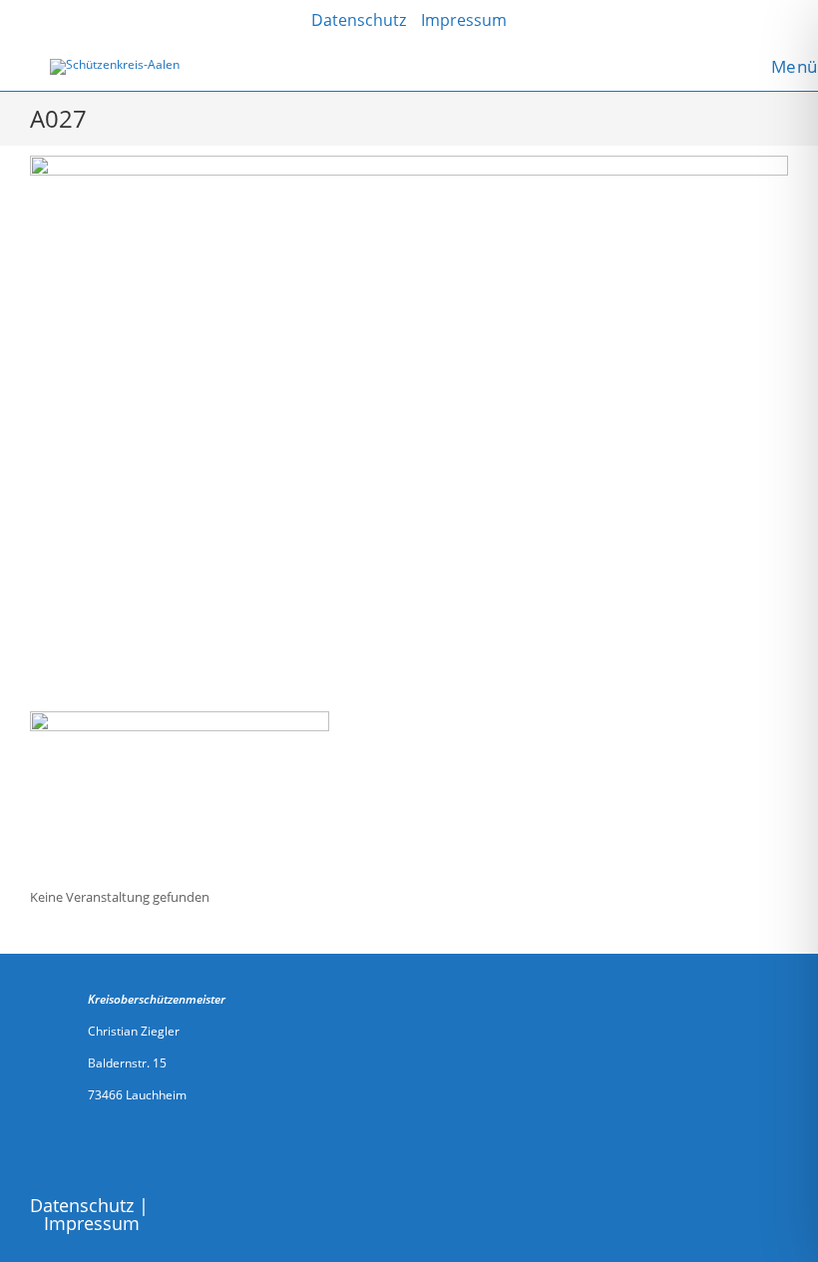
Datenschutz (82, 1205)
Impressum (92, 1223)
